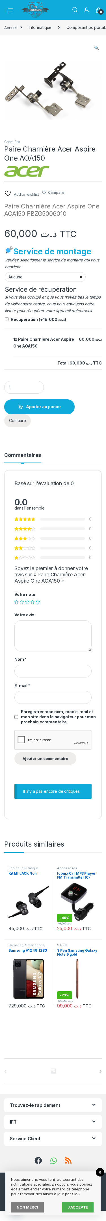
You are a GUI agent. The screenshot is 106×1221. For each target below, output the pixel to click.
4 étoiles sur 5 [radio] (32, 602)
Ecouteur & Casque (23, 868)
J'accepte (78, 1207)
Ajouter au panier (43, 406)
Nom (20, 659)
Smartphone (35, 945)
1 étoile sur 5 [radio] (16, 602)
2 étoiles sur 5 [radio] (22, 602)
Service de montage (52, 251)
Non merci (27, 1207)
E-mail (22, 685)
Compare (56, 192)
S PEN (61, 945)
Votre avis (24, 614)
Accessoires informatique (67, 869)
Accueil (11, 27)
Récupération (38, 319)
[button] (96, 47)
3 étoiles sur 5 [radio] (27, 602)
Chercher (75, 10)
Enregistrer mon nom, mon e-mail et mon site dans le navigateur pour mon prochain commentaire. (58, 716)
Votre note (24, 594)
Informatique (40, 27)
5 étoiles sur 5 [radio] (38, 602)
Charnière (12, 142)
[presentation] (100, 1071)
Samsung (15, 945)
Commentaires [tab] (22, 455)
